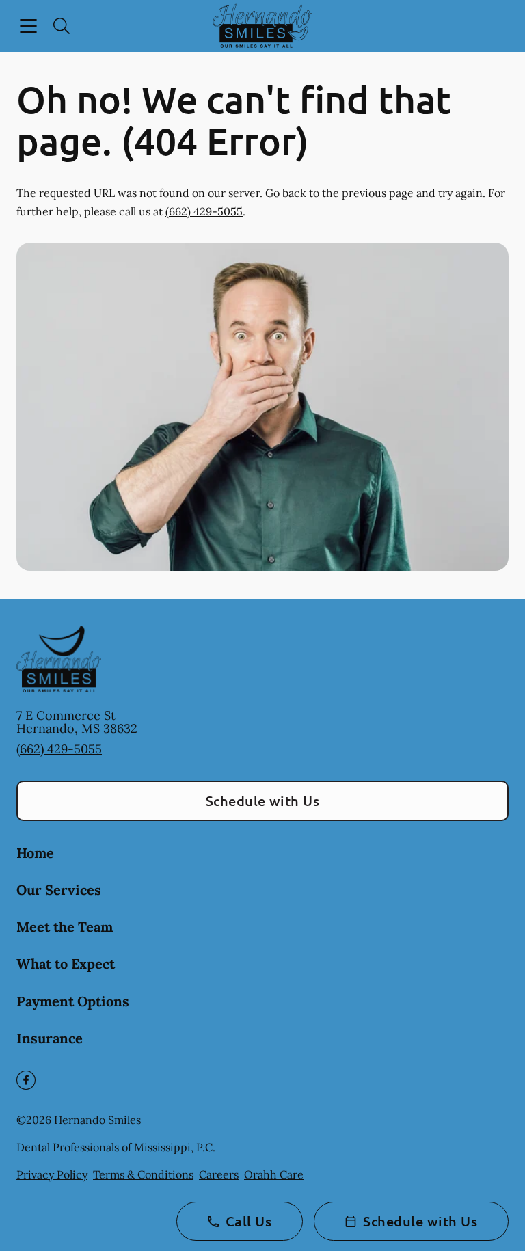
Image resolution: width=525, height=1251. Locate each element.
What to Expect (65, 963)
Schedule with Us (263, 800)
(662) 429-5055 (204, 211)
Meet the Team (64, 926)
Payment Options (72, 1001)
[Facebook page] (26, 1080)
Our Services (58, 889)
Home (35, 852)
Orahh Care (274, 1174)
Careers (219, 1174)
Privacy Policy (52, 1174)
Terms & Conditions (143, 1174)
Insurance (49, 1038)
